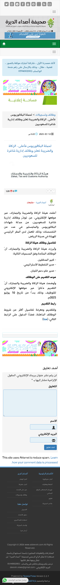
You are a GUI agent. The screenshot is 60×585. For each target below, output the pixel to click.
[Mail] (49, 4)
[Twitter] (6, 4)
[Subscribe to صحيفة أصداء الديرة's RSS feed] (44, 4)
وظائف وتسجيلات (21, 495)
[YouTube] (28, 4)
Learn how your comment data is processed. (34, 460)
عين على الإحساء (21, 489)
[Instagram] (12, 4)
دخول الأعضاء (22, 514)
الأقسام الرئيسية (46, 474)
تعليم (50, 498)
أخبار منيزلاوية (47, 479)
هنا (45, 319)
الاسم (53, 421)
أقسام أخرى (23, 474)
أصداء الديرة (41, 203)
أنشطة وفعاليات (47, 484)
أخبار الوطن (23, 479)
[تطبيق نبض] (39, 4)
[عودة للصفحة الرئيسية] (30, 23)
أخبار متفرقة (23, 484)
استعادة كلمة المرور (20, 520)
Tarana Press (29, 576)
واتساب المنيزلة (22, 525)
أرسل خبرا (23, 530)
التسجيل (24, 509)
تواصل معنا (23, 504)
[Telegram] (17, 4)
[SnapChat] (33, 4)
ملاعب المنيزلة (47, 503)
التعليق (53, 386)
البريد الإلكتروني (47, 434)
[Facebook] (23, 4)
